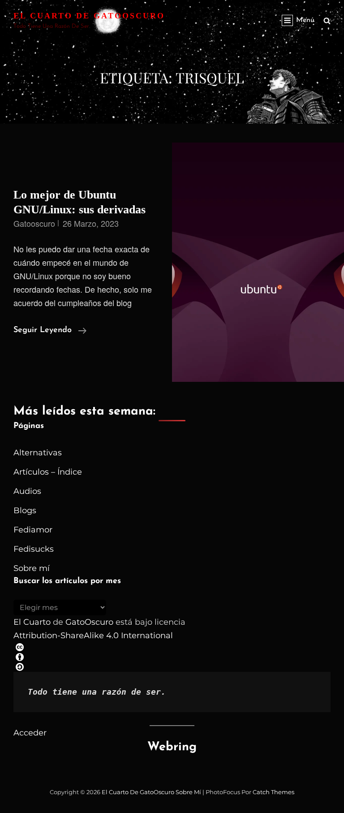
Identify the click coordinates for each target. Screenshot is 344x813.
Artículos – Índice (47, 472)
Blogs (24, 510)
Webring (172, 747)
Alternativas (37, 453)
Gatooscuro (34, 223)
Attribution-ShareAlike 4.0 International (93, 635)
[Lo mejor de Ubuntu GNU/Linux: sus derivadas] (258, 262)
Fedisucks (33, 549)
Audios (27, 491)
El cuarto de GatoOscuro (89, 15)
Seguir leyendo (49, 331)
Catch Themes (273, 792)
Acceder (30, 733)
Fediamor (32, 530)
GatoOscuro (89, 622)
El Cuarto (32, 622)
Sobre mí (31, 568)
